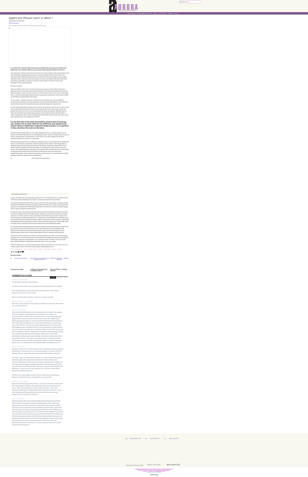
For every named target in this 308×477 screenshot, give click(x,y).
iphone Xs (54, 249)
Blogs (176, 13)
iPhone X (40, 249)
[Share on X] (14, 252)
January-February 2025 (134, 465)
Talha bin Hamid (14, 23)
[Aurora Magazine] (123, 6)
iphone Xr (60, 249)
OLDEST (53, 277)
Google (12, 249)
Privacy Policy (158, 472)
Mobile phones (47, 249)
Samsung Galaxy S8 (32, 249)
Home (155, 13)
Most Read (162, 13)
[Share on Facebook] (12, 252)
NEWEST (59, 277)
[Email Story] (21, 252)
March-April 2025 (154, 464)
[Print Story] (18, 252)
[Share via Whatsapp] (16, 252)
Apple (25, 249)
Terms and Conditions (151, 472)
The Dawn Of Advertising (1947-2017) (139, 13)
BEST (65, 277)
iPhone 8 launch (19, 249)
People (170, 13)
